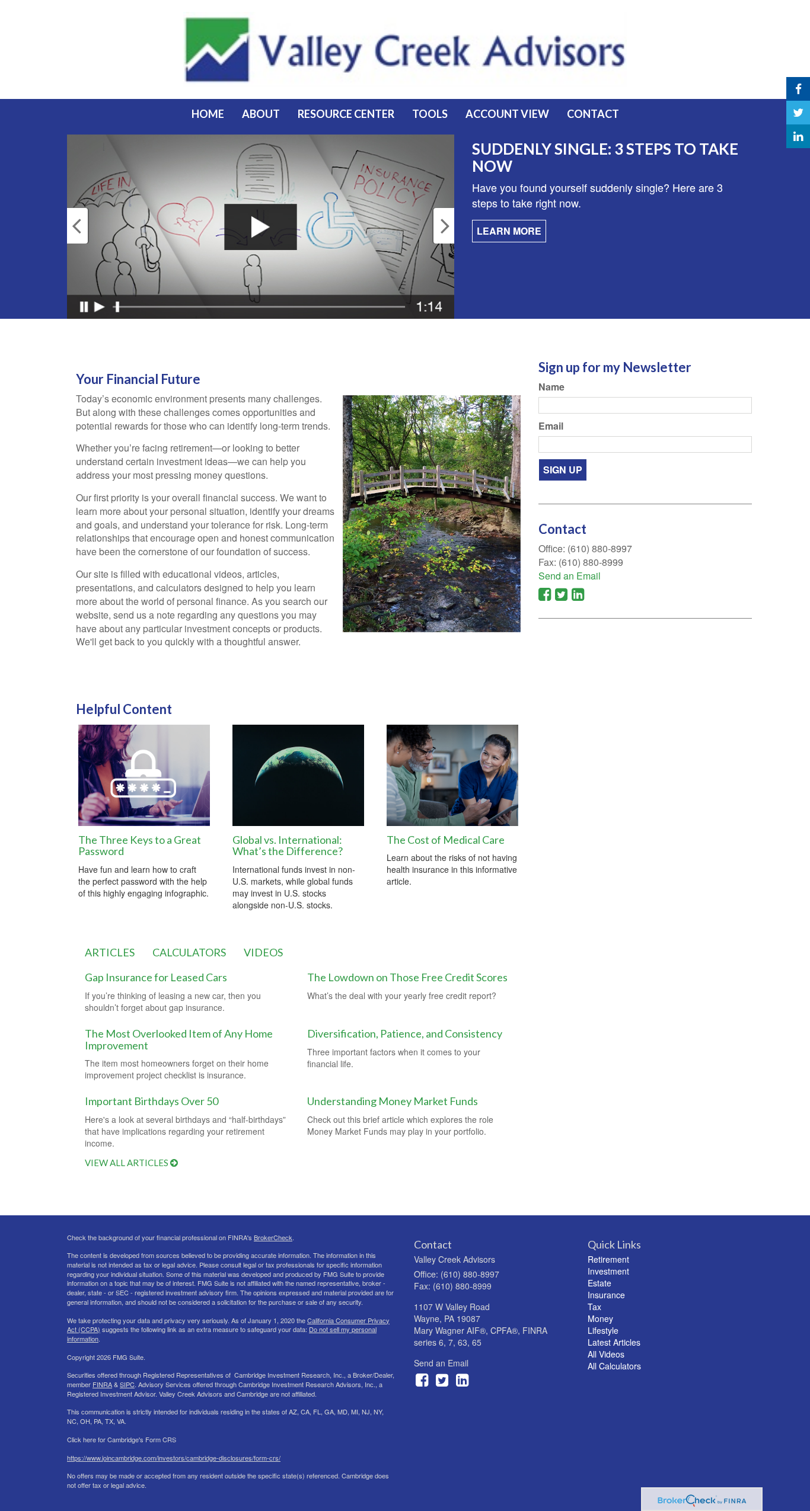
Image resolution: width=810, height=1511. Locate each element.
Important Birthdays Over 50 (151, 1100)
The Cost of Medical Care (446, 839)
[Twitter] (798, 112)
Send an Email (569, 575)
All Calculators (614, 1366)
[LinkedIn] (798, 136)
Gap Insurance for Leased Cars (156, 977)
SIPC (127, 1384)
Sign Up (562, 469)
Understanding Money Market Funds (392, 1100)
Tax (594, 1306)
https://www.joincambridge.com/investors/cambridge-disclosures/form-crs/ (173, 1457)
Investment (608, 1271)
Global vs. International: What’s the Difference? (287, 845)
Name (551, 386)
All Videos (606, 1354)
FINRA (102, 1384)
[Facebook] (798, 89)
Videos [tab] (263, 952)
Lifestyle (603, 1330)
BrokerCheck (273, 1237)
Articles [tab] (110, 952)
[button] (261, 114)
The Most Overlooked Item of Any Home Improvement (179, 1039)
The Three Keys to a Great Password (139, 845)
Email (550, 426)
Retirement (608, 1259)
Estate (599, 1283)
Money (600, 1318)
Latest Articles (614, 1342)
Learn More (509, 231)
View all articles (127, 1162)
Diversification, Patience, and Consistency (404, 1033)
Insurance (606, 1295)
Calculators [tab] (189, 952)
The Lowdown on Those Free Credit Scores (407, 977)
